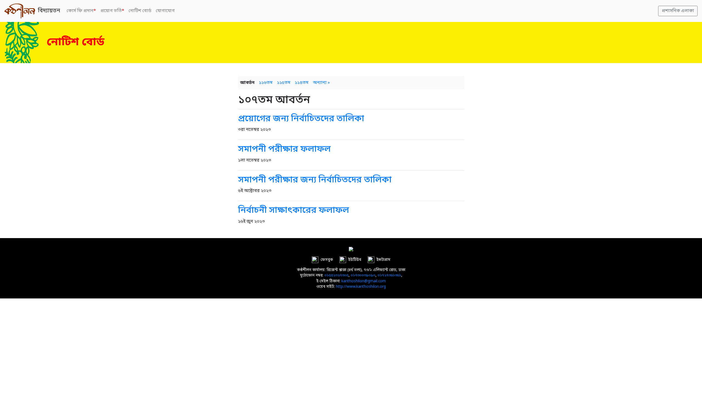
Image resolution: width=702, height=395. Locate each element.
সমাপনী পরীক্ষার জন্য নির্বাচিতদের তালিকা (315, 180)
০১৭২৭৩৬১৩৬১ (389, 275)
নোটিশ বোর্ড (140, 11)
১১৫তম (283, 83)
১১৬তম (266, 83)
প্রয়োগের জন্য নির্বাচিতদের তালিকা (301, 119)
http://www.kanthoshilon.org (361, 286)
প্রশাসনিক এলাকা (678, 11)
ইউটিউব (354, 260)
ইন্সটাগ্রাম (383, 260)
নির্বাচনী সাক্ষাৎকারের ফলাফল (293, 210)
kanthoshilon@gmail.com (363, 281)
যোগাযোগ (165, 11)
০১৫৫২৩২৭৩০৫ (336, 275)
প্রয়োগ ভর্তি (112, 11)
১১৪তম (301, 83)
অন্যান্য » (321, 83)
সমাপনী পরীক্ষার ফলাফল (284, 149)
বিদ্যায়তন (47, 11)
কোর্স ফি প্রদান (81, 11)
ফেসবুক (327, 260)
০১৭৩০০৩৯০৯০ (363, 275)
